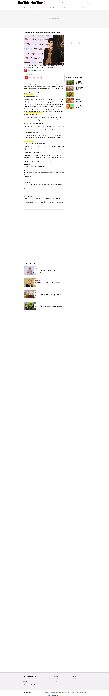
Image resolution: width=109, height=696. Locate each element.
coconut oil (28, 157)
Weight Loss (53, 7)
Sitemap (56, 678)
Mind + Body (86, 7)
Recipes (71, 7)
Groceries (43, 7)
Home (25, 30)
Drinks (78, 7)
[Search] (88, 3)
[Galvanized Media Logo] (27, 692)
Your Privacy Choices (56, 695)
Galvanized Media (54, 692)
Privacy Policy (74, 676)
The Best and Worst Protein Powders (34, 111)
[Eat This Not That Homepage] (31, 2)
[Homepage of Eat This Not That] (29, 676)
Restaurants (62, 7)
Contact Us (56, 681)
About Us (56, 676)
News (25, 7)
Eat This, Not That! (33, 70)
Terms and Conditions (75, 678)
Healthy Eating (34, 7)
